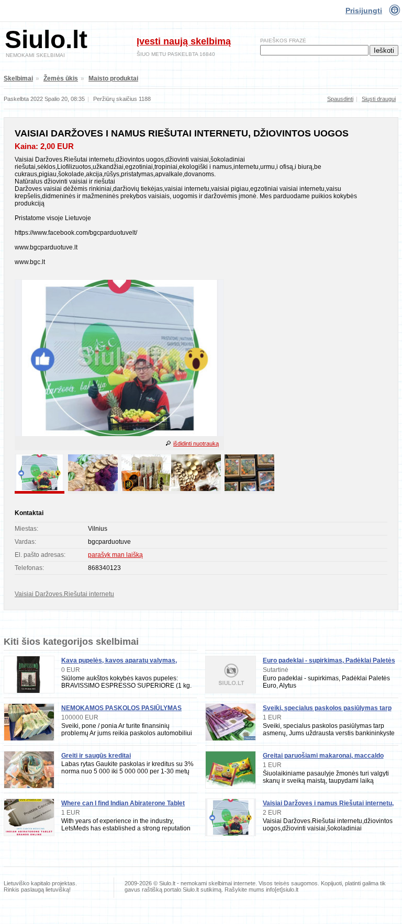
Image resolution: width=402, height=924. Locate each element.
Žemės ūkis (60, 78)
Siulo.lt (46, 39)
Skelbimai (18, 78)
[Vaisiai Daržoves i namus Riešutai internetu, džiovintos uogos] (119, 434)
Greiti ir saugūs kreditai (96, 755)
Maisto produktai (113, 78)
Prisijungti (363, 10)
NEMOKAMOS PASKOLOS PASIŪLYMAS (121, 708)
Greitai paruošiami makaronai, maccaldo (323, 755)
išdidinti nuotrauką (196, 443)
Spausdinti (340, 99)
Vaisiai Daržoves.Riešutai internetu (64, 594)
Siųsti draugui (379, 99)
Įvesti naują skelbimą (184, 41)
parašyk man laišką (115, 554)
